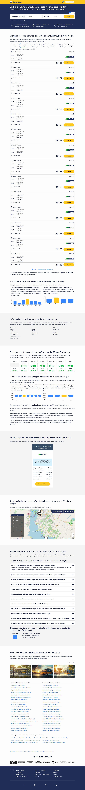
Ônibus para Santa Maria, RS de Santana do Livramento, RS (24, 721)
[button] (39, 514)
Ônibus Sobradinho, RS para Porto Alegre (51, 726)
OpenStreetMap (67, 538)
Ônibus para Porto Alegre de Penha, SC (51, 711)
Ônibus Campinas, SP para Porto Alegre (51, 690)
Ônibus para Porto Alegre (47, 751)
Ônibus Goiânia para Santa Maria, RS (19, 699)
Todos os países (57, 776)
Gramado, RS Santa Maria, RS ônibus (19, 702)
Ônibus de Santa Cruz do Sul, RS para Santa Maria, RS (23, 718)
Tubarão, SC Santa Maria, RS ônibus (19, 730)
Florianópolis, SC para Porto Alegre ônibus (52, 694)
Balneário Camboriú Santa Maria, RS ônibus (20, 687)
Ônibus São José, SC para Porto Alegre (51, 721)
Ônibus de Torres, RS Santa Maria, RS (19, 728)
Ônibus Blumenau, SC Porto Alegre (50, 685)
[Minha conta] (62, 2)
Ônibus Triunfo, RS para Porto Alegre (50, 730)
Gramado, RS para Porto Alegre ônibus (51, 699)
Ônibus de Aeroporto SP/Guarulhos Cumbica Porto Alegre (55, 737)
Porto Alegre (69, 511)
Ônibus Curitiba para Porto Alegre (50, 692)
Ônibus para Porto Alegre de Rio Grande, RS (52, 716)
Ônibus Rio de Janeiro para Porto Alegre (51, 714)
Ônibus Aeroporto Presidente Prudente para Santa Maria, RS (24, 742)
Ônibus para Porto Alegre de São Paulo (51, 723)
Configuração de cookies (42, 774)
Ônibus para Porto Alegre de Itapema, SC (51, 706)
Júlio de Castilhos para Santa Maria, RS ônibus (21, 709)
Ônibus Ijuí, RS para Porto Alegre (49, 704)
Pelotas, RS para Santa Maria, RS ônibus (20, 716)
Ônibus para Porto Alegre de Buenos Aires (52, 687)
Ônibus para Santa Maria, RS (34, 751)
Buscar (69, 63)
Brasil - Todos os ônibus (21, 751)
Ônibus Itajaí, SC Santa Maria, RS (18, 704)
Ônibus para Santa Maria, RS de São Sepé (20, 723)
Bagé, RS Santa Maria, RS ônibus (18, 685)
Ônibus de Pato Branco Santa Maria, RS (19, 714)
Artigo (55, 774)
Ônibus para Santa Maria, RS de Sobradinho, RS (21, 726)
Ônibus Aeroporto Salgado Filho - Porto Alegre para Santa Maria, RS (26, 737)
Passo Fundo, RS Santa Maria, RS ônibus (20, 711)
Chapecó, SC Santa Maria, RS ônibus (19, 690)
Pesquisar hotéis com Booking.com (19, 20)
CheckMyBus (13, 751)
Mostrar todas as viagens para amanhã (43, 269)
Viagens (37, 776)
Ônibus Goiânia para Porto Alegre (50, 697)
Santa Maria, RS (58, 511)
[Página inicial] (16, 2)
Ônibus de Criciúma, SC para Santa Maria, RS (21, 692)
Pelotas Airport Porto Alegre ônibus (50, 740)
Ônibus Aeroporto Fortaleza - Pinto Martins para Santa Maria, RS (25, 740)
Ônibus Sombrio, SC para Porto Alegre (51, 728)
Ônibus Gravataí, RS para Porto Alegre (51, 702)
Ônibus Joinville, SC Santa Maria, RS (19, 706)
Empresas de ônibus (22, 776)
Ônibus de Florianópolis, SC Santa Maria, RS (20, 697)
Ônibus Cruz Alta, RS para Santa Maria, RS (20, 694)
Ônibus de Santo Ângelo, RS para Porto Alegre (52, 718)
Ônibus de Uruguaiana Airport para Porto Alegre (53, 742)
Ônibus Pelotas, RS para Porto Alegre (50, 709)
